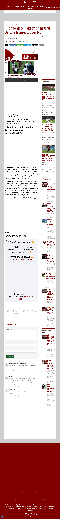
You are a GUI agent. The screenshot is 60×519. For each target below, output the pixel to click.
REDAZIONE (50, 492)
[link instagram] (51, 7)
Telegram (28, 45)
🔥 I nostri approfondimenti (46, 179)
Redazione (41, 6)
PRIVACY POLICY (19, 492)
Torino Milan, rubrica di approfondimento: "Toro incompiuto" (50, 275)
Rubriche (17, 6)
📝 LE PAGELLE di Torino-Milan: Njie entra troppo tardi (51, 310)
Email (42, 45)
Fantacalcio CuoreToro (31, 7)
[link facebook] (49, 7)
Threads (36, 45)
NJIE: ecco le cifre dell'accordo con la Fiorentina (50, 388)
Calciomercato (23, 6)
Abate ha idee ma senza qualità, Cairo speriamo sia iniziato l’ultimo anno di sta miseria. (51, 294)
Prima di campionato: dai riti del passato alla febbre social (50, 258)
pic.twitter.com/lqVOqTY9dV (21, 259)
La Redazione (10, 41)
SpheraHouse (32, 516)
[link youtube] (54, 7)
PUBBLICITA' (9, 492)
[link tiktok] (34, 514)
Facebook (12, 45)
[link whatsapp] (57, 7)
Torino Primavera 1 (15, 24)
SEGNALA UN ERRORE (40, 492)
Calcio (36, 6)
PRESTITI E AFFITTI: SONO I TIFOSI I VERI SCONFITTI (51, 243)
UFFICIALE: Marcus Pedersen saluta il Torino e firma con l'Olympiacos (51, 364)
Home (8, 6)
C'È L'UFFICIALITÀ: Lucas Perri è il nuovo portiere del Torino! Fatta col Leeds (51, 340)
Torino (11, 6)
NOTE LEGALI (28, 492)
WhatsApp (20, 45)
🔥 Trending (45, 81)
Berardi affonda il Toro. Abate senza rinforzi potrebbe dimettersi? (51, 207)
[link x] (46, 7)
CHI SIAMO (30, 495)
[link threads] (36, 514)
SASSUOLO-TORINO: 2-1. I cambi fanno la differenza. (51, 222)
